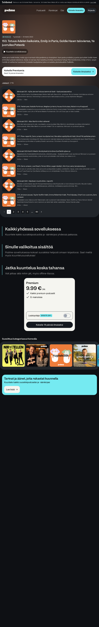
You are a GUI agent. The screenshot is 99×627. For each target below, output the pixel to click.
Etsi (62, 10)
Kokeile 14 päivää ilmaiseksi (49, 325)
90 (37, 212)
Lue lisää (93, 2)
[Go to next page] (41, 212)
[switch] (67, 316)
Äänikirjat (52, 10)
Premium (32, 283)
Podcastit (40, 10)
